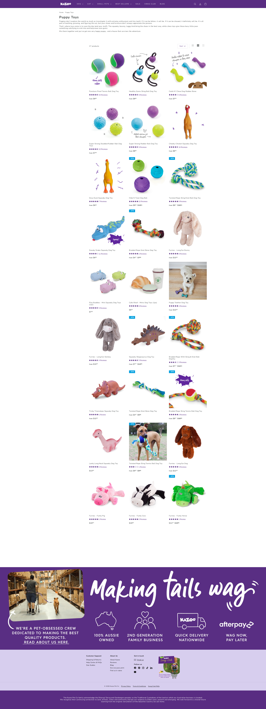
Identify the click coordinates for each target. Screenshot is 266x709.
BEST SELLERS (123, 4)
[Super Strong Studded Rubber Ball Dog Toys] (108, 129)
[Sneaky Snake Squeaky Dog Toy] (108, 235)
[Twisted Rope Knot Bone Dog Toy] (148, 394)
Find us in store (116, 671)
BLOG (162, 4)
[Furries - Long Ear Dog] (188, 448)
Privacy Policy (126, 686)
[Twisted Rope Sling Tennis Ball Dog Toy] (148, 448)
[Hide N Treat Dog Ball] (148, 182)
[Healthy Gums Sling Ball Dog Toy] (148, 76)
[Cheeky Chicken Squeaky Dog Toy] (188, 128)
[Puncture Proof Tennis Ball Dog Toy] (108, 76)
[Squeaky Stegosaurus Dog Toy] (148, 341)
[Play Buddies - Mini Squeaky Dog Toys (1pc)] (108, 288)
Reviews (113, 662)
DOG (79, 4)
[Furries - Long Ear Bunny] (188, 235)
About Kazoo (115, 660)
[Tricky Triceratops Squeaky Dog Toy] (108, 396)
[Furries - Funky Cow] (148, 500)
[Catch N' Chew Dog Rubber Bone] (188, 76)
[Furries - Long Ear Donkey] (108, 341)
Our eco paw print (117, 668)
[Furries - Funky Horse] (188, 500)
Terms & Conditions (139, 686)
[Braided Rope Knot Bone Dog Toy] (148, 235)
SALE (138, 4)
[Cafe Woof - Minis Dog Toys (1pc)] (148, 287)
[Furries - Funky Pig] (108, 500)
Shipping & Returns (93, 660)
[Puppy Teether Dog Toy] (188, 287)
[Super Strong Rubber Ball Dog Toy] (148, 128)
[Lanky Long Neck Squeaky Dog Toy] (108, 448)
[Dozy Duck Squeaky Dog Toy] (108, 182)
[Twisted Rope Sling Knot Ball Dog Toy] (188, 182)
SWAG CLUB (150, 4)
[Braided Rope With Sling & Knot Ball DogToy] (188, 342)
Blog (112, 665)
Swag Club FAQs (153, 686)
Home (61, 12)
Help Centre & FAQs (94, 662)
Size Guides (90, 665)
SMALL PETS (103, 4)
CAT (89, 4)
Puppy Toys (69, 12)
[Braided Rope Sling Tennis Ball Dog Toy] (188, 396)
